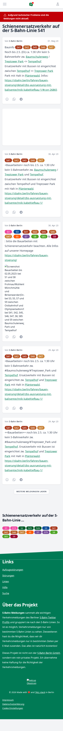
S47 (51, 47)
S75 (46, 532)
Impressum (8, 700)
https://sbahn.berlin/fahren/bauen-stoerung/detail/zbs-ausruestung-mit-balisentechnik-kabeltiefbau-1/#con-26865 (31, 85)
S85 (44, 236)
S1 (8, 231)
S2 (22, 528)
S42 (27, 47)
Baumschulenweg (37, 56)
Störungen (8, 575)
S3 (17, 231)
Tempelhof (34, 61)
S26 (38, 528)
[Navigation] (4, 4)
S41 (19, 47)
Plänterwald (32, 75)
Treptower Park (14, 61)
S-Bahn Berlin (15, 41)
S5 (17, 236)
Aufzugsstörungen (12, 569)
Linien (5, 581)
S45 (35, 47)
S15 (14, 528)
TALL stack (40, 692)
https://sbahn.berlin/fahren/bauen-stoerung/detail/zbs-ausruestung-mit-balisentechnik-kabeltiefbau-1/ (28, 198)
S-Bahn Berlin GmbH (48, 653)
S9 (54, 236)
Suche (5, 593)
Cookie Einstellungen (12, 708)
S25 (30, 528)
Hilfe (4, 587)
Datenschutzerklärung (13, 704)
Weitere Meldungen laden (31, 491)
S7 (26, 236)
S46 (43, 47)
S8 (35, 236)
